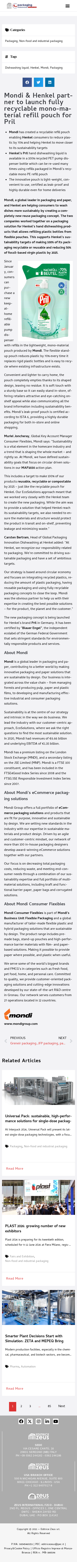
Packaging (11, 41)
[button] (67, 5)
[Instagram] (38, 1421)
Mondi (13, 132)
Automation (28, 1367)
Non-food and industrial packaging (41, 41)
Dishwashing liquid (17, 68)
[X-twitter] (30, 1421)
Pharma (14, 1367)
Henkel (27, 138)
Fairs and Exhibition (22, 1257)
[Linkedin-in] (47, 1421)
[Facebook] (21, 1421)
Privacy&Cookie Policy (17, 1549)
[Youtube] (56, 1421)
